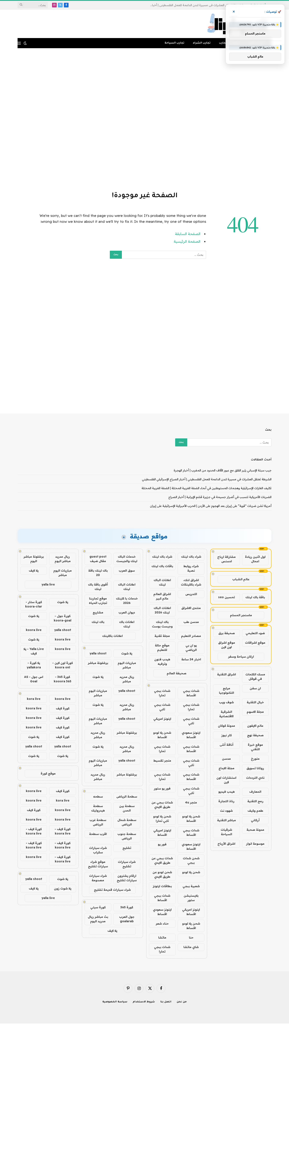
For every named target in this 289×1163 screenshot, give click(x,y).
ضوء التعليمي (255, 633)
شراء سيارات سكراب (98, 850)
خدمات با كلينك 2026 (127, 601)
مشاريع (98, 612)
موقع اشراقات (255, 642)
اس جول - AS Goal (33, 679)
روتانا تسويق (255, 768)
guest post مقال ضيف (97, 559)
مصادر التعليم (191, 636)
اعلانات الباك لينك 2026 (162, 610)
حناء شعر (162, 923)
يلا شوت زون (62, 888)
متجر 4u (191, 802)
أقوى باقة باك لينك (98, 587)
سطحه (98, 796)
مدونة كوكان (226, 726)
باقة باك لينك (255, 597)
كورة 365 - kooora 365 (62, 679)
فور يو (162, 844)
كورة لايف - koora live (62, 831)
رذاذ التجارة (226, 801)
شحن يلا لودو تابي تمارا (162, 818)
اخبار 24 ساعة (191, 659)
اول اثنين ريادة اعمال (255, 559)
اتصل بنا (166, 1002)
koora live (33, 630)
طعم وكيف (255, 811)
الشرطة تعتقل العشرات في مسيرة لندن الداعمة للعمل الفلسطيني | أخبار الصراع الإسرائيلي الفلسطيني (195, 5)
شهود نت (226, 811)
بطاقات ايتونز (162, 886)
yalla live (48, 584)
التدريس (191, 594)
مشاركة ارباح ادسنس (226, 559)
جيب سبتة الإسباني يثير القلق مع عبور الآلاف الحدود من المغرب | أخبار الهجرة (222, 470)
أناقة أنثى (226, 745)
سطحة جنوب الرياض (126, 836)
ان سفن (255, 688)
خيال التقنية (255, 702)
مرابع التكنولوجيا (226, 690)
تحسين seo (226, 597)
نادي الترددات (255, 778)
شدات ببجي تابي (162, 707)
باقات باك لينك (162, 566)
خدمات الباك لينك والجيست (126, 559)
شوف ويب (226, 702)
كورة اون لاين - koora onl (62, 665)
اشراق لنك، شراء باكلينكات (191, 582)
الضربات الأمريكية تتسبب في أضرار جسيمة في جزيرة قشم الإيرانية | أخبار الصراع (219, 497)
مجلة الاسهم (255, 712)
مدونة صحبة (255, 830)
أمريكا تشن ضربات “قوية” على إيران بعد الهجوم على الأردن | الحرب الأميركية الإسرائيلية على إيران (210, 506)
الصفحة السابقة (187, 233)
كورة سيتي (98, 907)
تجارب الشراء (202, 43)
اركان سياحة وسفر (241, 656)
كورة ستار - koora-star (33, 604)
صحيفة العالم (176, 673)
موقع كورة (48, 773)
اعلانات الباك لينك (162, 582)
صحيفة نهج (255, 735)
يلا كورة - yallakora (34, 665)
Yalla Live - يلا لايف (33, 651)
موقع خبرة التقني (255, 747)
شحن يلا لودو (191, 872)
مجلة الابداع (226, 768)
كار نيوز (226, 735)
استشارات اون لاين (226, 780)
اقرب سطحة (98, 834)
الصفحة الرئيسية (187, 241)
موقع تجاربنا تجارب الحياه (98, 601)
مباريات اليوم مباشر (127, 665)
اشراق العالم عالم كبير (162, 596)
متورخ (255, 759)
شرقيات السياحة (226, 832)
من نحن (182, 1002)
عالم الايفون (255, 726)
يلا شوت (126, 653)
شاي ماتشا (191, 947)
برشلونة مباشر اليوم (33, 559)
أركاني (255, 820)
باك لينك (98, 622)
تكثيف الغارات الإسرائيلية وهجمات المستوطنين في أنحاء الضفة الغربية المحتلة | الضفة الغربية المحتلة (206, 488)
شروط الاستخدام (144, 1002)
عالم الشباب (240, 579)
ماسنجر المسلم (241, 615)
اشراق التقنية (226, 674)
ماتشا (162, 937)
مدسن (226, 759)
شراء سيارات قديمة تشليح (112, 890)
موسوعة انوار (255, 844)
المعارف (255, 792)
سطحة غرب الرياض (97, 822)
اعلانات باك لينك (126, 624)
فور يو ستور (162, 788)
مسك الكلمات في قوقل (255, 676)
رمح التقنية (255, 801)
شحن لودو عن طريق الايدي (162, 874)
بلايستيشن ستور (191, 898)
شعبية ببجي (191, 886)
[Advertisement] (144, 119)
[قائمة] (19, 43)
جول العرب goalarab (126, 919)
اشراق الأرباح (226, 844)
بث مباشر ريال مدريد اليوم (98, 919)
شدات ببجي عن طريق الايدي (162, 804)
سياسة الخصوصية (114, 1002)
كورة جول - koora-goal (62, 618)
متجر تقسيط (162, 760)
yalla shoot (97, 653)
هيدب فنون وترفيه (162, 661)
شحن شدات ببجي (191, 860)
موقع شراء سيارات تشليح (98, 864)
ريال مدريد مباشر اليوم (63, 559)
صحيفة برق (226, 633)
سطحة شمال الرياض (126, 822)
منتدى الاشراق (191, 608)
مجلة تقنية (162, 636)
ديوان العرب (126, 612)
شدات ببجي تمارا (162, 693)
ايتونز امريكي (162, 719)
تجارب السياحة (174, 43)
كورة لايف (62, 708)
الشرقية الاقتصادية (226, 714)
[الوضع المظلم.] (25, 43)
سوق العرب (127, 570)
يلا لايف (112, 931)
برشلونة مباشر (98, 663)
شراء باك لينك (191, 556)
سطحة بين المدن (127, 808)
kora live (33, 699)
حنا (191, 937)
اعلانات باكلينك (112, 636)
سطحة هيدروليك (98, 808)
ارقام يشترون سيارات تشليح (127, 878)
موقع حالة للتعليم (162, 647)
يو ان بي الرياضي (191, 647)
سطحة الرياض (126, 796)
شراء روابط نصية (191, 568)
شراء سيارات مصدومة (98, 878)
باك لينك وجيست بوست (162, 624)
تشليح (126, 848)
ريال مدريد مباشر (127, 679)
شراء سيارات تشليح (127, 864)
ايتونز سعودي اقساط (191, 735)
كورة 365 (126, 907)
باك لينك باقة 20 (98, 573)
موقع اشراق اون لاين (226, 645)
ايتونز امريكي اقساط (162, 832)
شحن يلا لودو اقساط (162, 735)
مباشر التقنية (226, 820)
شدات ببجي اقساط (191, 693)
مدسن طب (191, 622)
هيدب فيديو (226, 792)
